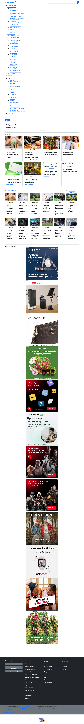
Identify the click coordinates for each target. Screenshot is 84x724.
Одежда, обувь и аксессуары (32, 677)
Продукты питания (30, 680)
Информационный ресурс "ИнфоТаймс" (14, 667)
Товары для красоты (30, 693)
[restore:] (42, 561)
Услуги (27, 698)
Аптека (27, 664)
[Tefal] (42, 297)
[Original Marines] (42, 594)
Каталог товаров (48, 669)
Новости (7, 134)
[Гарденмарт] (42, 363)
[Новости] (71, 135)
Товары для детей (29, 687)
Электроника (28, 701)
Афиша (45, 674)
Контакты (65, 669)
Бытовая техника (29, 666)
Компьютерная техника (31, 674)
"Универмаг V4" (25, 706)
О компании (66, 664)
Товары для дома (29, 690)
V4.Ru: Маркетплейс (14, 664)
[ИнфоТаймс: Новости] (71, 191)
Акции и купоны (48, 664)
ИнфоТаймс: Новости (10, 190)
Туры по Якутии (48, 666)
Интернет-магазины (49, 672)
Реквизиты (65, 666)
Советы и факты (48, 682)
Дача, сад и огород (30, 669)
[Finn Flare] (42, 528)
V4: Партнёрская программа (14, 671)
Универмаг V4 (19, 2)
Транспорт (28, 695)
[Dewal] (42, 263)
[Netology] (42, 429)
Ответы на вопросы (49, 680)
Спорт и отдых (29, 682)
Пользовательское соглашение (12, 710)
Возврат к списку (42, 130)
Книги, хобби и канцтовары (32, 672)
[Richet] (42, 330)
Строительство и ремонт (31, 685)
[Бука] (42, 396)
